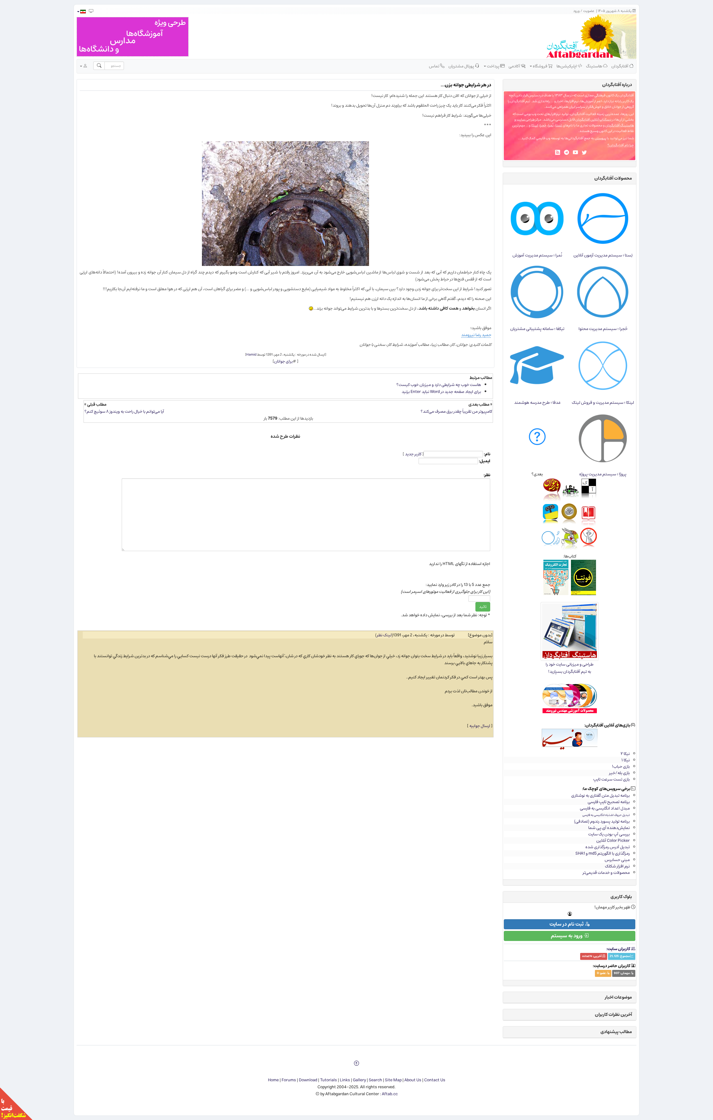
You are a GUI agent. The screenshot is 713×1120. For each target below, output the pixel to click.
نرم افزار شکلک (617, 866)
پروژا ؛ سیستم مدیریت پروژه (602, 474)
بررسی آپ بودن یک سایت (609, 834)
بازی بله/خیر (619, 773)
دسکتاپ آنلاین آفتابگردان (593, 120)
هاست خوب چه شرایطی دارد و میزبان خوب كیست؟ (438, 384)
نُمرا (551, 125)
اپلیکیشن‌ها (567, 66)
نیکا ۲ (625, 753)
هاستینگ (594, 66)
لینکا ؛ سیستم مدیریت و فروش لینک (603, 402)
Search (375, 1080)
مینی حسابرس (617, 860)
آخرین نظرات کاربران (613, 1014)
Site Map (393, 1080)
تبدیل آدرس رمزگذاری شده (607, 847)
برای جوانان (283, 361)
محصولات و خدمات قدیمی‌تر (606, 872)
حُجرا (543, 125)
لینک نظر (384, 635)
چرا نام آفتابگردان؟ (620, 145)
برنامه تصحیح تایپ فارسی (609, 802)
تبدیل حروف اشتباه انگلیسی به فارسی (606, 815)
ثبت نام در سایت (567, 924)
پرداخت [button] (493, 66)
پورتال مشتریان (461, 66)
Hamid (251, 354)
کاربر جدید (413, 454)
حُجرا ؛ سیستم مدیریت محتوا (602, 328)
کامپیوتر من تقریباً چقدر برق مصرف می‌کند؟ (456, 411)
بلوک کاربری (621, 897)
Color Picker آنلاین (613, 840)
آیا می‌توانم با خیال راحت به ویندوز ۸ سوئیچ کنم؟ (124, 411)
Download (308, 1080)
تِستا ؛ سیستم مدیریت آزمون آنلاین (603, 255)
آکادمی (515, 66)
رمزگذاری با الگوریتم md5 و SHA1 (602, 853)
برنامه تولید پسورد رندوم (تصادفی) (602, 821)
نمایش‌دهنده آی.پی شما (609, 828)
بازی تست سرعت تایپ (611, 779)
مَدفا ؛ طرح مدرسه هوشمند (537, 402)
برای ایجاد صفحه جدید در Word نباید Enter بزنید (441, 391)
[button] (81, 11)
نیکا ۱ (625, 760)
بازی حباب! (621, 766)
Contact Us (434, 1080)
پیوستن (600, 138)
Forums (289, 1080)
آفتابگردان (620, 66)
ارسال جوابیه (479, 726)
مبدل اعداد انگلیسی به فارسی (605, 808)
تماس (434, 66)
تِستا (558, 125)
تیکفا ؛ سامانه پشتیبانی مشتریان (537, 328)
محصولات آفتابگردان (613, 178)
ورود (576, 11)
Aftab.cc (390, 1094)
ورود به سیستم (567, 935)
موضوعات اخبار (618, 997)
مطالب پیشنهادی (616, 1032)
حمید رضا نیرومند (476, 335)
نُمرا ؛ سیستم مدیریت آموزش (537, 255)
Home (273, 1080)
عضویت (588, 11)
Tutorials (328, 1080)
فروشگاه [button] (540, 66)
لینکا (534, 125)
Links (345, 1080)
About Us (412, 1080)
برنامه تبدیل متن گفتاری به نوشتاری (600, 795)
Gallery (359, 1080)
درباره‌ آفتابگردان (617, 85)
